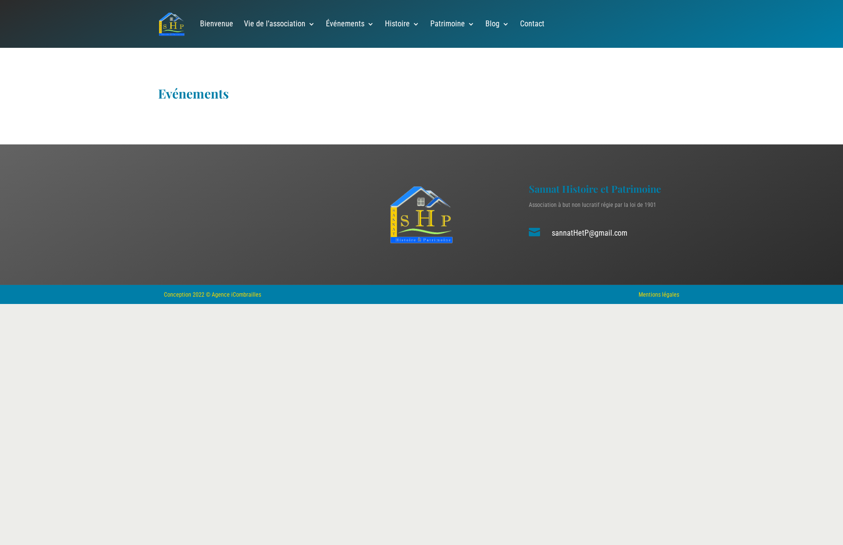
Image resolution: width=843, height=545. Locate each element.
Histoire (397, 23)
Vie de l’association (274, 23)
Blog (492, 23)
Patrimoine (447, 23)
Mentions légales (659, 294)
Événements (345, 23)
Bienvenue (216, 23)
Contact (532, 23)
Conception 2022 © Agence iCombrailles (212, 294)
